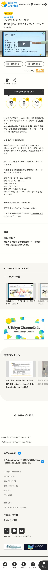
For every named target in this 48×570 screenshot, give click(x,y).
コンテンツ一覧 (10, 481)
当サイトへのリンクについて (15, 507)
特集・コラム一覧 (11, 485)
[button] (11, 103)
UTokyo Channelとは (12, 471)
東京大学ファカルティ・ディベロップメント (20, 208)
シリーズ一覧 (9, 476)
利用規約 (7, 536)
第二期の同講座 (36, 126)
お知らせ (7, 490)
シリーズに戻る (26, 415)
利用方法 (7, 502)
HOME (3, 437)
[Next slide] (44, 291)
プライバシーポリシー (22, 536)
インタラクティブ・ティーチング (16, 20)
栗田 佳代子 (9, 237)
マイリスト (8, 495)
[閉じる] (42, 90)
